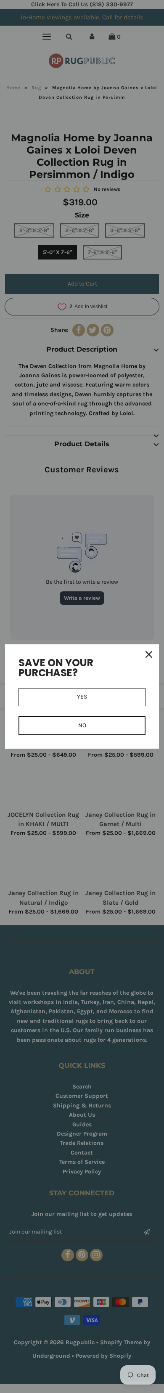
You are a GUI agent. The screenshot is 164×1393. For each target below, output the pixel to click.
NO (82, 725)
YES (82, 696)
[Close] (149, 654)
